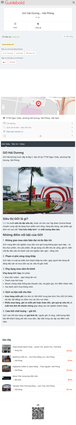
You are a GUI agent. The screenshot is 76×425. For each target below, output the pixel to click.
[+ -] (38, 106)
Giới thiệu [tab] (5, 144)
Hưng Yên (18, 350)
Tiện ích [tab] (14, 144)
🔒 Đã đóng (19, 53)
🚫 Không (12, 62)
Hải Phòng (18, 360)
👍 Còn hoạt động (8, 53)
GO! (5, 223)
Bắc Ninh (18, 380)
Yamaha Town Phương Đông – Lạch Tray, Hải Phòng (34, 386)
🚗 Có (4, 62)
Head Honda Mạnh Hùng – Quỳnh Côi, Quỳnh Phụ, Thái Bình (37, 347)
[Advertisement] (38, 83)
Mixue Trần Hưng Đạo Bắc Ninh (25, 376)
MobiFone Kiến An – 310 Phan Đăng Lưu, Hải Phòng (33, 357)
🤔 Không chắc (30, 53)
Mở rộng (69, 36)
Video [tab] (22, 144)
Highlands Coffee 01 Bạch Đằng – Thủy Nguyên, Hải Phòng (36, 367)
